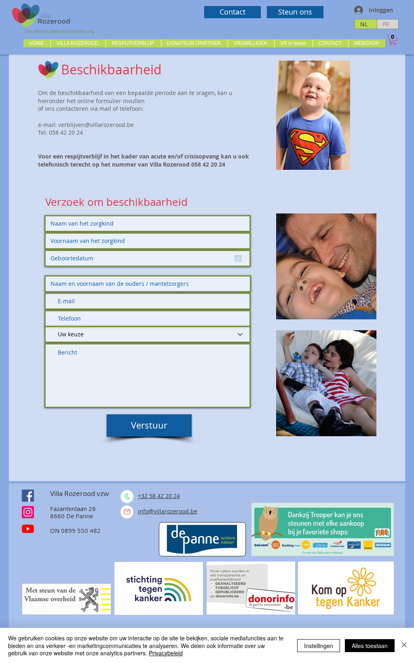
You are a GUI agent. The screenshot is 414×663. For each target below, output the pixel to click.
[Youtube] (28, 529)
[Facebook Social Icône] (28, 496)
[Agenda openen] (238, 258)
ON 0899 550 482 (75, 530)
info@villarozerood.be (167, 511)
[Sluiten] (404, 645)
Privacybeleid (166, 653)
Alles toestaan (370, 646)
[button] (78, 43)
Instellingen (318, 646)
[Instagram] (28, 512)
